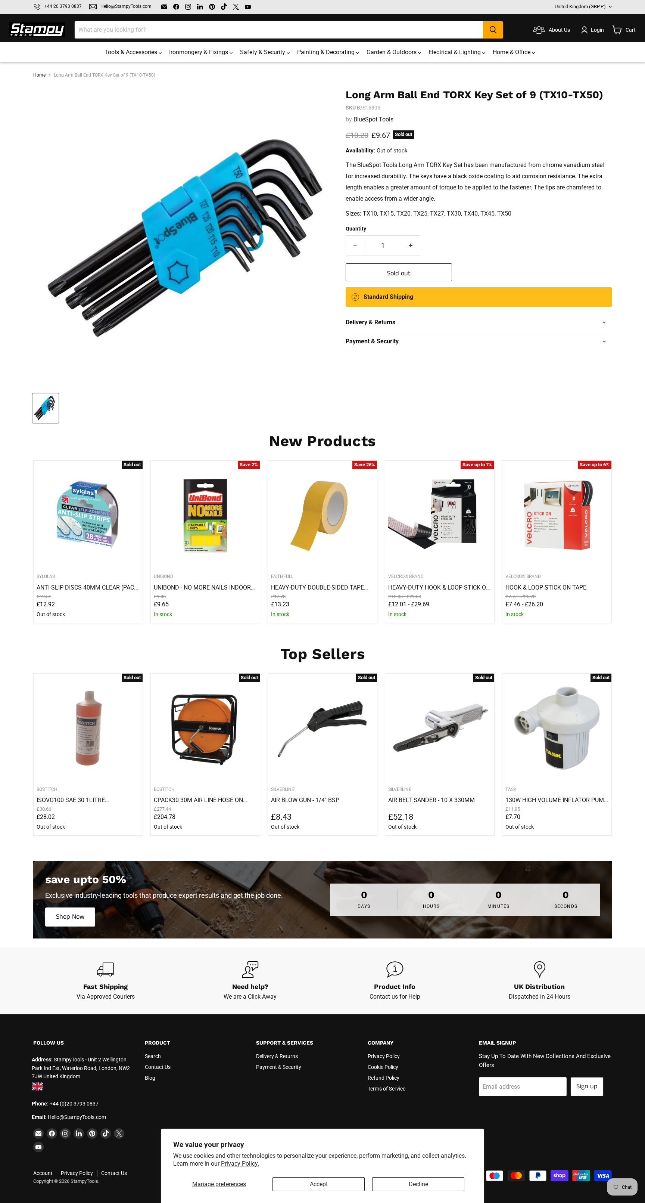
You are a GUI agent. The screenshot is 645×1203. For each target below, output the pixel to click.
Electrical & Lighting (455, 52)
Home (39, 75)
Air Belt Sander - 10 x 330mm (431, 800)
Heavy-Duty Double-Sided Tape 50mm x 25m (317, 587)
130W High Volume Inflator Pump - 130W (556, 800)
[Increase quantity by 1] (410, 245)
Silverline (282, 789)
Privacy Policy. (240, 1163)
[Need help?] (250, 981)
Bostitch (47, 789)
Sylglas (46, 576)
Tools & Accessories (132, 52)
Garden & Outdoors (392, 52)
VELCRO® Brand (406, 576)
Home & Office (512, 52)
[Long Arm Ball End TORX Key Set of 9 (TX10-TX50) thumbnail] (45, 408)
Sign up (587, 1086)
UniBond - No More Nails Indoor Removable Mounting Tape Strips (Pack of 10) (202, 587)
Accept (319, 1184)
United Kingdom (580, 6)
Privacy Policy (384, 1056)
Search (153, 1056)
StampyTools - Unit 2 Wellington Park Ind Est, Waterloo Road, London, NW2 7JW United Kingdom (81, 1068)
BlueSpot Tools (373, 119)
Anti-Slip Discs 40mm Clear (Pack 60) (87, 587)
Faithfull (282, 576)
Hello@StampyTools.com (126, 6)
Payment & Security (278, 1067)
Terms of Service (386, 1089)
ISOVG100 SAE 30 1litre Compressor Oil (71, 800)
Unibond (163, 576)
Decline (418, 1184)
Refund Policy (383, 1078)
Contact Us (158, 1067)
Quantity (356, 229)
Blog (150, 1078)
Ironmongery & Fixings (199, 52)
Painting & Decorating (326, 52)
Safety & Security (263, 52)
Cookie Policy (383, 1067)
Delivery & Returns (277, 1056)
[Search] (493, 29)
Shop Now (70, 917)
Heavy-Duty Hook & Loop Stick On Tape (439, 587)
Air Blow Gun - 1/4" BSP (305, 800)
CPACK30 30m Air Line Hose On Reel (198, 800)
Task (511, 789)
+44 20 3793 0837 (63, 6)
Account (43, 1173)
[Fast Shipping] (105, 981)
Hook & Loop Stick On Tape (545, 587)
